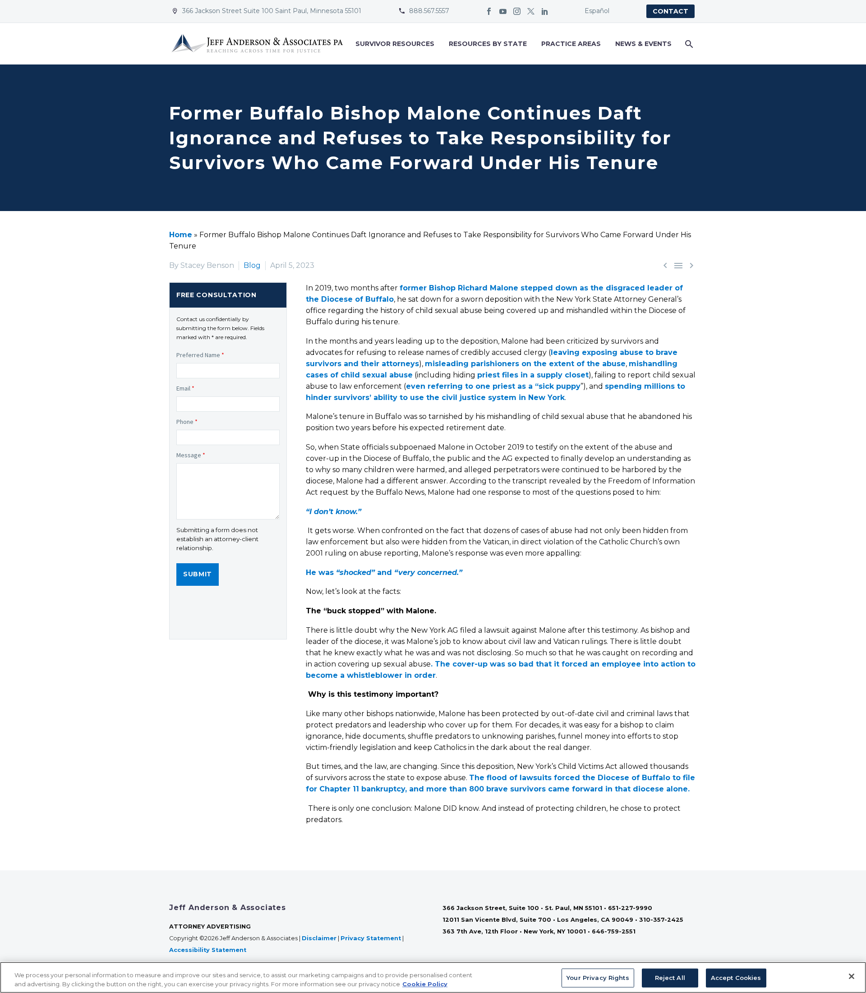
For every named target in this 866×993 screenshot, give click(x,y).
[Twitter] (530, 11)
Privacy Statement (371, 938)
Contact (670, 11)
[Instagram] (517, 11)
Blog (252, 265)
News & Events (643, 44)
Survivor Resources (394, 44)
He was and (384, 572)
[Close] (851, 976)
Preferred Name (200, 355)
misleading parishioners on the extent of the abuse (525, 363)
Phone (187, 422)
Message (190, 455)
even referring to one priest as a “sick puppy (493, 386)
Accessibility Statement (208, 950)
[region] (433, 977)
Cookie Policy (424, 983)
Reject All (670, 977)
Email (185, 388)
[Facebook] (489, 11)
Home (180, 234)
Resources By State (488, 44)
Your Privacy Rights (598, 977)
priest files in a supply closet (533, 375)
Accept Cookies (736, 977)
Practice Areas (571, 44)
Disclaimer (319, 938)
